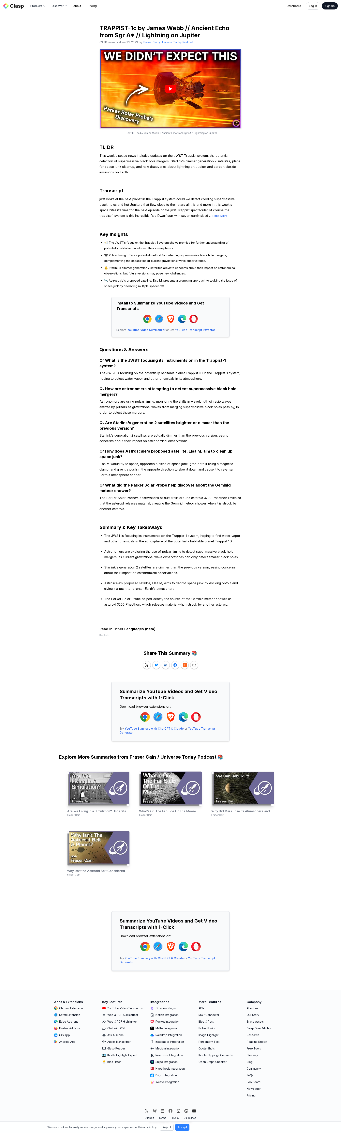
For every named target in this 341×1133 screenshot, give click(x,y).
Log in (313, 6)
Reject (166, 1127)
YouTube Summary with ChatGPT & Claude (154, 728)
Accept (182, 1127)
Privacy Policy (147, 1127)
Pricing (92, 6)
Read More (220, 216)
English (104, 635)
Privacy (175, 1117)
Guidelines (190, 1117)
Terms (162, 1117)
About (77, 6)
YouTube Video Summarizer (146, 330)
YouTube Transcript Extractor (195, 330)
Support (149, 1117)
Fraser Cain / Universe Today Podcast (168, 42)
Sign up (330, 6)
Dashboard (294, 6)
